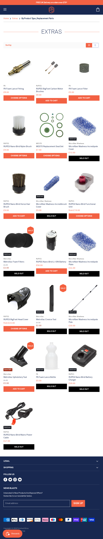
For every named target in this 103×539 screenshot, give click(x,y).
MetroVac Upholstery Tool (15, 377)
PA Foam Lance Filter (78, 89)
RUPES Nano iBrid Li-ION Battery (51, 262)
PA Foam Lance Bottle (46, 377)
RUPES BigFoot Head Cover (15, 320)
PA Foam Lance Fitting (13, 89)
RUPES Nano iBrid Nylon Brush (17, 146)
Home (6, 18)
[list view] (95, 45)
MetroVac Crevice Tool (46, 320)
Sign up (78, 503)
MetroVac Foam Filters (13, 262)
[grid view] (89, 45)
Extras (15, 18)
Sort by (8, 45)
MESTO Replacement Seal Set (49, 146)
